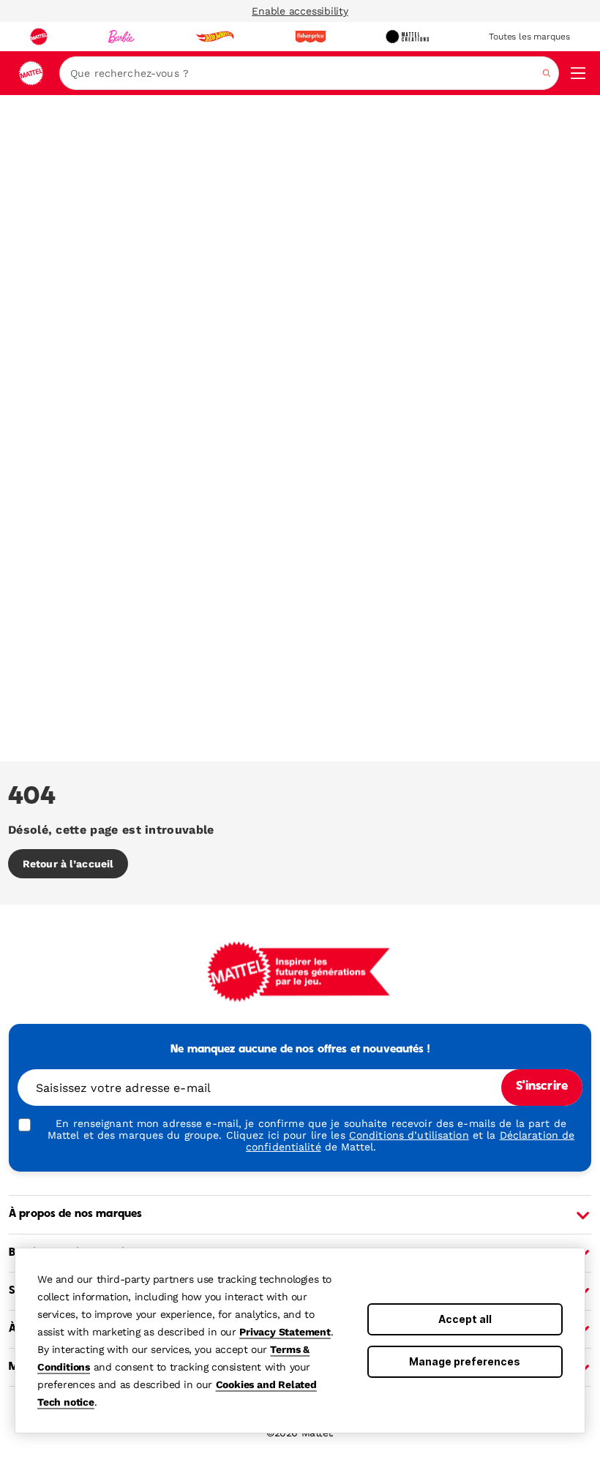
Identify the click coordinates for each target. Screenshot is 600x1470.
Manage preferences (464, 1361)
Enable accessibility (300, 11)
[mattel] (38, 36)
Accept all (465, 1319)
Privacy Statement (285, 1332)
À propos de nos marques (75, 1214)
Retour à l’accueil (68, 864)
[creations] (407, 36)
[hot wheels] (214, 36)
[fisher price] (310, 36)
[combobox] (309, 73)
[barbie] (121, 36)
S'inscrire (542, 1087)
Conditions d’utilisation (409, 1135)
